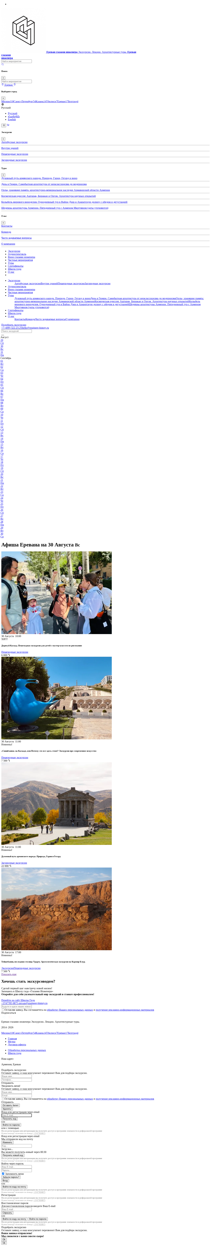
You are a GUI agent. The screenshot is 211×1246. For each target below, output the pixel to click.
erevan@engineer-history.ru (33, 1003)
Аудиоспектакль (17, 254)
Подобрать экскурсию (13, 324)
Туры (11, 263)
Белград (73, 101)
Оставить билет (10, 1105)
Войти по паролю (11, 1125)
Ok (4, 1239)
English (12, 119)
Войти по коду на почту (14, 1186)
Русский (12, 113)
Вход (5, 1180)
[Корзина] (8, 125)
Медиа (11, 1041)
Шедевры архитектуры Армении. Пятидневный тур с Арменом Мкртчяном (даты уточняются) (54, 208)
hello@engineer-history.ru (35, 327)
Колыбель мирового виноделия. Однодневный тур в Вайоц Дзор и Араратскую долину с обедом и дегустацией (64, 202)
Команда (6, 231)
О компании (8, 243)
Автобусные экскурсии (14, 142)
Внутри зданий (9, 148)
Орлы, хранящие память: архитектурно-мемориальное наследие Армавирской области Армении (55, 190)
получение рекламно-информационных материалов (125, 1009)
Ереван (62, 101)
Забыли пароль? (11, 1177)
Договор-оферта (17, 1044)
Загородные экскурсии (14, 160)
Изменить (7, 1142)
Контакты (6, 226)
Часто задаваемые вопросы (16, 237)
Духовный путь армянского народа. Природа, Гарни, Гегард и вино (39, 178)
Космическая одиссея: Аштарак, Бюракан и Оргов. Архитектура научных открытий (48, 196)
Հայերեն (14, 116)
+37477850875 (39, 1133)
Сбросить (7, 1213)
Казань (41, 101)
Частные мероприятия (20, 260)
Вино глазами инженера (21, 257)
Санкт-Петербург (25, 101)
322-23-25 (11, 327)
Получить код (9, 1119)
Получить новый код (13, 1155)
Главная (12, 1038)
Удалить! (7, 1109)
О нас (11, 271)
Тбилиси (51, 101)
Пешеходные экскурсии (14, 154)
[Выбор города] (14, 84)
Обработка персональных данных (27, 1050)
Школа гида (14, 269)
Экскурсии (14, 251)
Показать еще (8, 974)
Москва (7, 101)
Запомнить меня (14, 1173)
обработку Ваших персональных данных (70, 1009)
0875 (10, 1003)
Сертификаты (15, 266)
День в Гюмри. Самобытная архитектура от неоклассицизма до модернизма (44, 184)
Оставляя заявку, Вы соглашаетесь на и (79, 1009)
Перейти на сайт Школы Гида (18, 1000)
